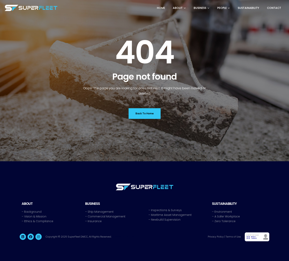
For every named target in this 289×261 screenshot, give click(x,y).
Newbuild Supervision (165, 220)
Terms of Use (233, 236)
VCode (130, 236)
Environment (223, 212)
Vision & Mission (35, 216)
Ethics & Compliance (38, 221)
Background (32, 212)
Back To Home (144, 113)
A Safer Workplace (227, 216)
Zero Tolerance (225, 221)
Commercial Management (106, 216)
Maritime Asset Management (171, 215)
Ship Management (101, 212)
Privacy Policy (216, 236)
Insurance (95, 221)
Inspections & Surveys (166, 210)
